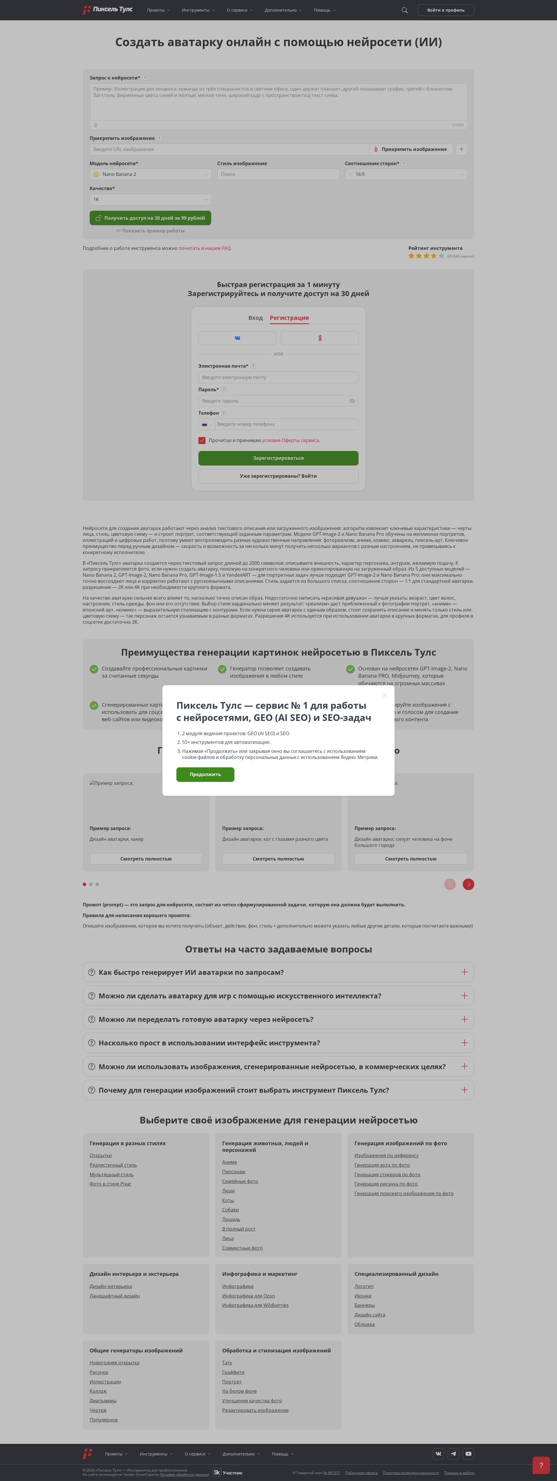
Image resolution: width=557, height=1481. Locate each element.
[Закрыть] (385, 695)
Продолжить (205, 774)
